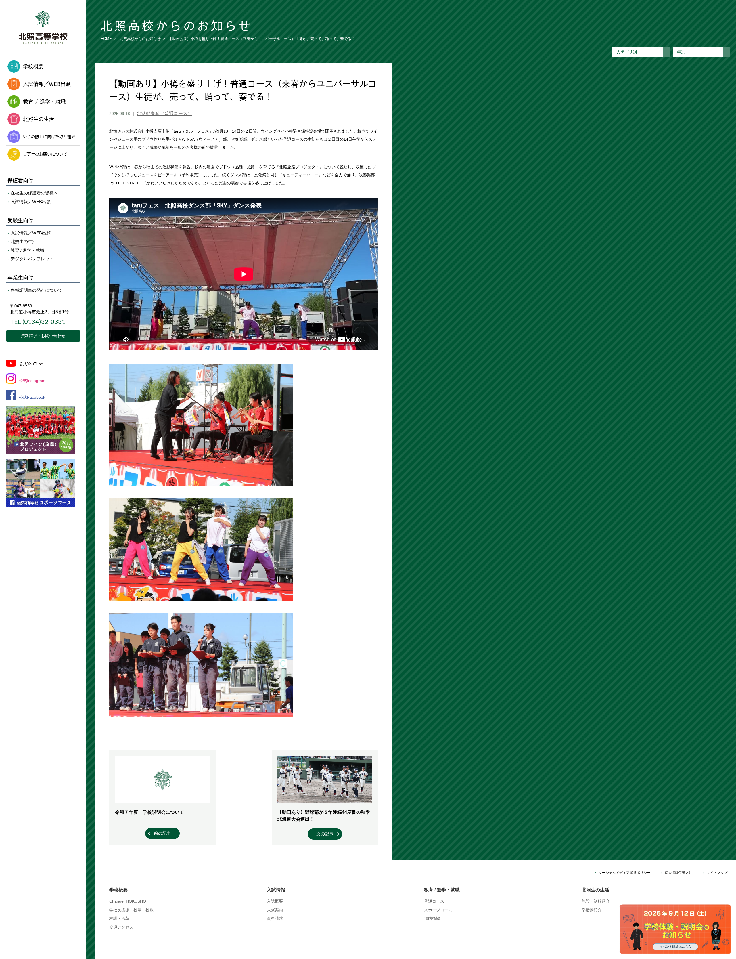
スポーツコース (438, 910)
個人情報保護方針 (678, 873)
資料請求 (275, 918)
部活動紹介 (592, 910)
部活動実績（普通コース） (164, 113)
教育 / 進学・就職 (44, 101)
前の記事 (162, 833)
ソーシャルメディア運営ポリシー (624, 873)
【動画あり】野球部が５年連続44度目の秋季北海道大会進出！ (323, 816)
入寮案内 (275, 910)
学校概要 (33, 66)
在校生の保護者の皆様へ (34, 192)
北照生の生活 (38, 119)
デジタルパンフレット (32, 258)
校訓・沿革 (119, 918)
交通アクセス (121, 927)
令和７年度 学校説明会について (149, 812)
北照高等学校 (43, 27)
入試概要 (275, 901)
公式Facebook (32, 397)
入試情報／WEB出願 (47, 84)
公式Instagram (32, 380)
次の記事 (325, 833)
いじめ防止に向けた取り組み (49, 136)
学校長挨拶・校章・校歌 (131, 910)
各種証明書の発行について (36, 290)
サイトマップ (717, 873)
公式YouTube (31, 364)
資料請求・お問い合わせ (43, 335)
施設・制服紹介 (596, 901)
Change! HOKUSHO (127, 901)
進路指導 (432, 918)
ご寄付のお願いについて (45, 154)
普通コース (434, 901)
